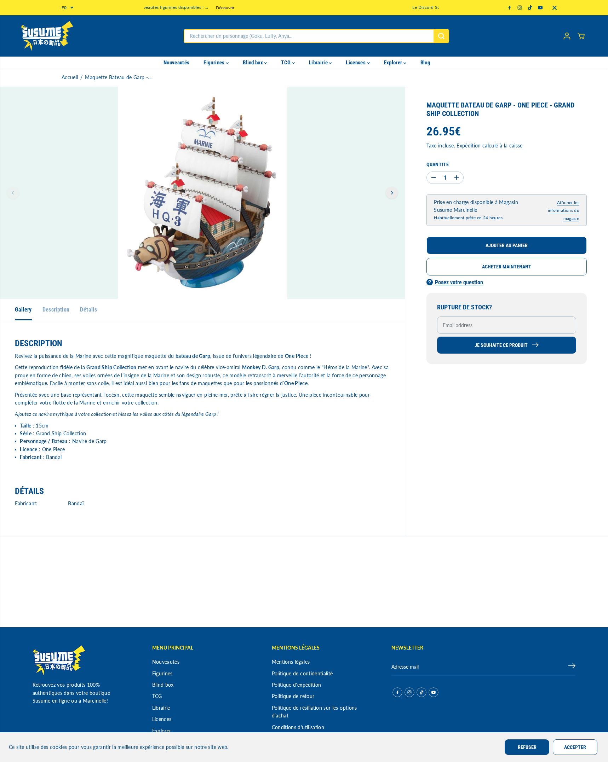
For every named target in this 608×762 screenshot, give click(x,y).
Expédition (469, 145)
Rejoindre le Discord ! (369, 7)
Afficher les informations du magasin (563, 210)
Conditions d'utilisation (298, 727)
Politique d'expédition (296, 685)
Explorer (393, 62)
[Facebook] (509, 8)
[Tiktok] (530, 8)
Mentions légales (291, 662)
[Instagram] (520, 8)
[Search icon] (441, 36)
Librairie (319, 62)
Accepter (575, 747)
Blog (425, 62)
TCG (286, 62)
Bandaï (76, 503)
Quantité (437, 164)
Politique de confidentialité (302, 673)
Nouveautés (177, 62)
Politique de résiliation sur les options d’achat (314, 712)
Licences (356, 62)
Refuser (527, 747)
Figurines (214, 62)
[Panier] (581, 36)
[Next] (392, 193)
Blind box (253, 62)
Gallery (23, 309)
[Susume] (47, 36)
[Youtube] (540, 8)
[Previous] (13, 193)
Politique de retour (293, 696)
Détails (88, 309)
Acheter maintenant (506, 266)
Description (56, 309)
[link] (77, 660)
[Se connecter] (567, 36)
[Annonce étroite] (555, 8)
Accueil (70, 77)
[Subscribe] (571, 667)
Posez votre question (459, 282)
